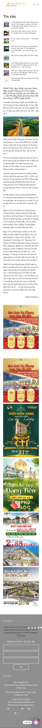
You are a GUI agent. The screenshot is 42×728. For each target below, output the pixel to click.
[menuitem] (33, 4)
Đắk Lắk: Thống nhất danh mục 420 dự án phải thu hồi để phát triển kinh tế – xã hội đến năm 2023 (24, 72)
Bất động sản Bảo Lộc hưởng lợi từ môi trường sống (25, 79)
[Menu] (38, 4)
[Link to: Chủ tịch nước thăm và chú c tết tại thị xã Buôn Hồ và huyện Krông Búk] (6, 33)
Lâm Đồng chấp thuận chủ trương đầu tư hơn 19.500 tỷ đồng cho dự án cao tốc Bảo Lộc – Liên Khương (24, 65)
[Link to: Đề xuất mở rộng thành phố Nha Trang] (6, 57)
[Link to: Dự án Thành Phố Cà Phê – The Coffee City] (6, 41)
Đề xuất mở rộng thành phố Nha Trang (24, 55)
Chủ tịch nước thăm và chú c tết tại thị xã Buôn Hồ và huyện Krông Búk (24, 32)
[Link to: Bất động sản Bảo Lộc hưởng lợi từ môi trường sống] (6, 80)
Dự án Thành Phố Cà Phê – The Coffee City (25, 40)
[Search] (33, 4)
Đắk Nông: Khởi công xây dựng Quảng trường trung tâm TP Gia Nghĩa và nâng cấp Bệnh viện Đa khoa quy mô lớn (24, 49)
